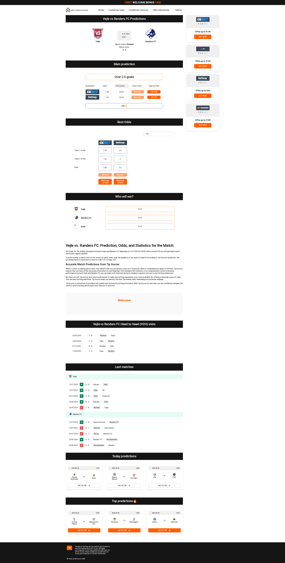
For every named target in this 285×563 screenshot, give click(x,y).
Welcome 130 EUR (105, 181)
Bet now (137, 92)
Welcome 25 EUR (120, 181)
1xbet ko (178, 10)
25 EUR (154, 97)
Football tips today (116, 10)
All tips (101, 10)
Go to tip (82, 485)
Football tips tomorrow (138, 10)
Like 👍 (124, 106)
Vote (140, 209)
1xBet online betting (161, 10)
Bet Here (203, 37)
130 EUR (154, 92)
